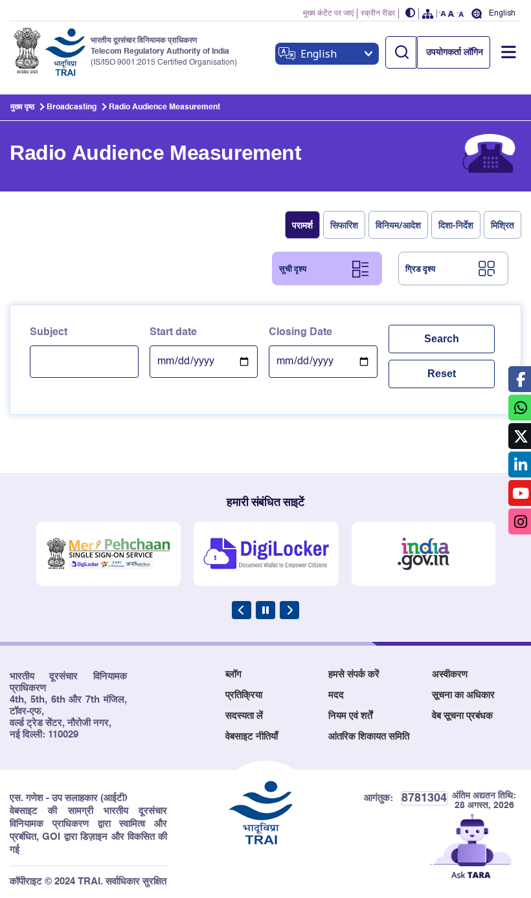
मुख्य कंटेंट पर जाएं (328, 13)
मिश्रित (502, 225)
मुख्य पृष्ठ (22, 107)
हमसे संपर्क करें (353, 674)
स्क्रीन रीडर (378, 13)
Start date (173, 332)
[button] (410, 14)
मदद (336, 695)
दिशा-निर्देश (455, 225)
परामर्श (302, 225)
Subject (48, 332)
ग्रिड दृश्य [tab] (420, 268)
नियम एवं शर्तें (350, 716)
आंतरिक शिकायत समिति (368, 736)
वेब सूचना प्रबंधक (462, 716)
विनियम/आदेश (398, 225)
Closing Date (300, 332)
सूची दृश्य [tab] (292, 268)
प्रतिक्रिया (243, 695)
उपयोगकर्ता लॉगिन (454, 52)
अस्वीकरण (450, 674)
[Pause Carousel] (265, 610)
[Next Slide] (289, 610)
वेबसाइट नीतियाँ (251, 736)
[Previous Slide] (241, 610)
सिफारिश (344, 225)
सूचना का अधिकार (463, 695)
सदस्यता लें (244, 716)
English (502, 13)
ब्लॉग (233, 674)
